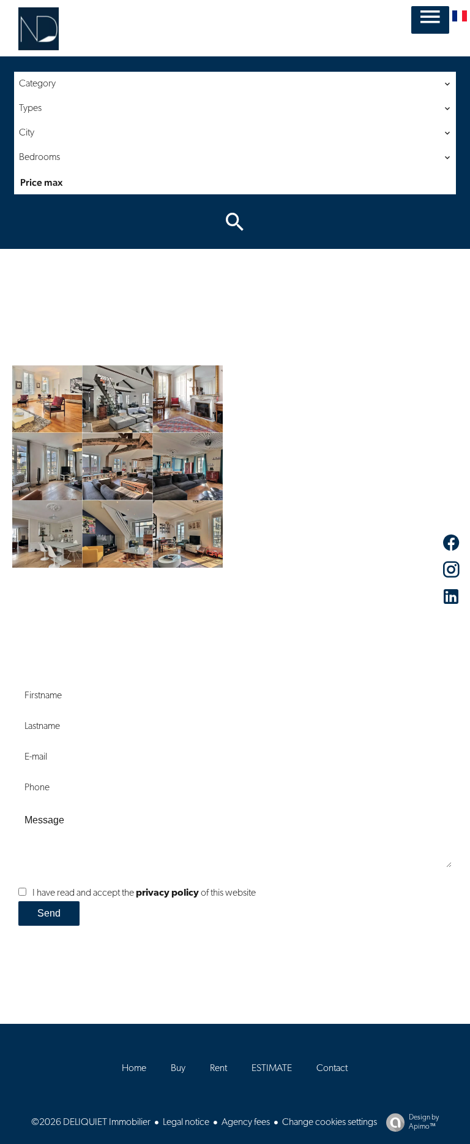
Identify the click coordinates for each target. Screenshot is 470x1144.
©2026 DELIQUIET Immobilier (91, 1122)
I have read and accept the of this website (144, 893)
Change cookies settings (329, 1122)
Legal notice (186, 1122)
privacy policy (167, 893)
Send (49, 913)
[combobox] (235, 84)
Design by (424, 1122)
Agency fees (246, 1122)
